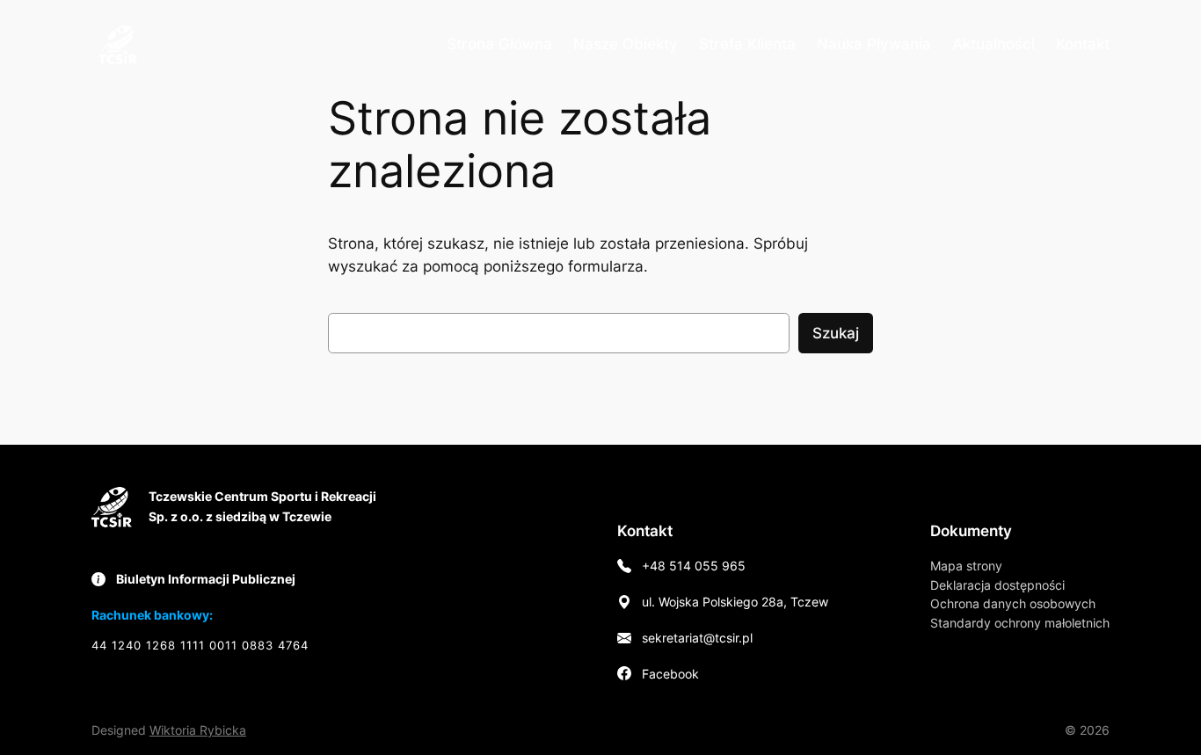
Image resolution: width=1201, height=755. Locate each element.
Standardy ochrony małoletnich (1020, 622)
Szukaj (835, 333)
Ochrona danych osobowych (1012, 603)
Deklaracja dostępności (997, 584)
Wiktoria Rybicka (197, 729)
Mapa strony (966, 565)
